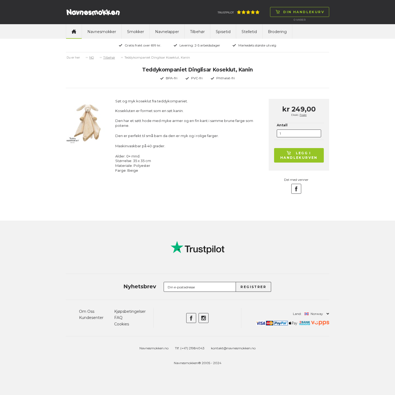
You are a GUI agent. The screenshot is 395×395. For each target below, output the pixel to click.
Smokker (135, 31)
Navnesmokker (101, 31)
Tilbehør (197, 31)
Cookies (121, 324)
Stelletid (249, 31)
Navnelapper (167, 31)
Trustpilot (226, 12)
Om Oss (86, 311)
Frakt (303, 115)
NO (91, 57)
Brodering (277, 31)
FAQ (118, 317)
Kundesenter (91, 317)
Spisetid (223, 31)
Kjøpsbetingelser (130, 311)
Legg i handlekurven (299, 155)
